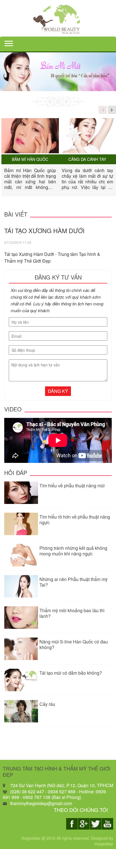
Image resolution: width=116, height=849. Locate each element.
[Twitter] (95, 824)
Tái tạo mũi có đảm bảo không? (70, 673)
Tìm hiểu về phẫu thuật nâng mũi (72, 485)
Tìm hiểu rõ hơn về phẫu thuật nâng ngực (74, 520)
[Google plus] (84, 824)
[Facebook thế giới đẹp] (72, 824)
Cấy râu (47, 704)
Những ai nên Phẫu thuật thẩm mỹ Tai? (73, 582)
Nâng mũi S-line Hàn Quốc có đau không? (73, 644)
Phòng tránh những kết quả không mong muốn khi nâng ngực (73, 551)
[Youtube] (107, 824)
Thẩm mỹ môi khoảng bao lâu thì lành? (71, 613)
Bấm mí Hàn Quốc (30, 159)
